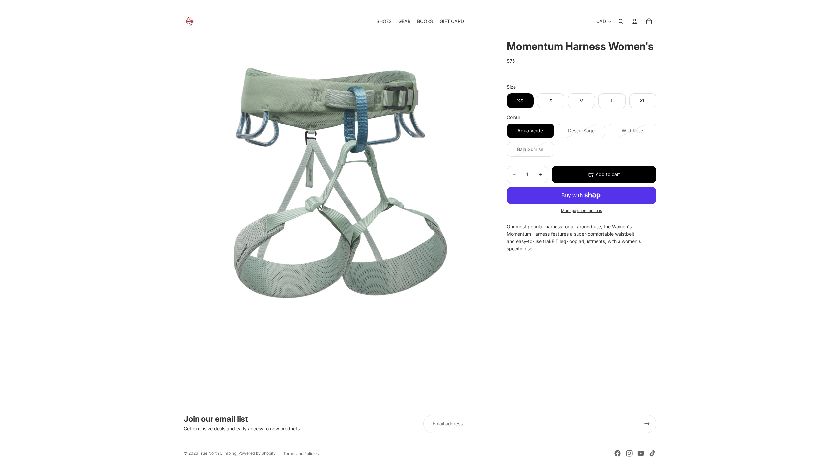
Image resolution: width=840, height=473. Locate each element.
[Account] (634, 21)
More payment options (581, 210)
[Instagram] (629, 453)
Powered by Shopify (257, 453)
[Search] (621, 21)
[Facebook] (617, 453)
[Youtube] (641, 453)
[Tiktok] (652, 453)
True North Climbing (217, 453)
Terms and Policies (301, 453)
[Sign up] (647, 423)
